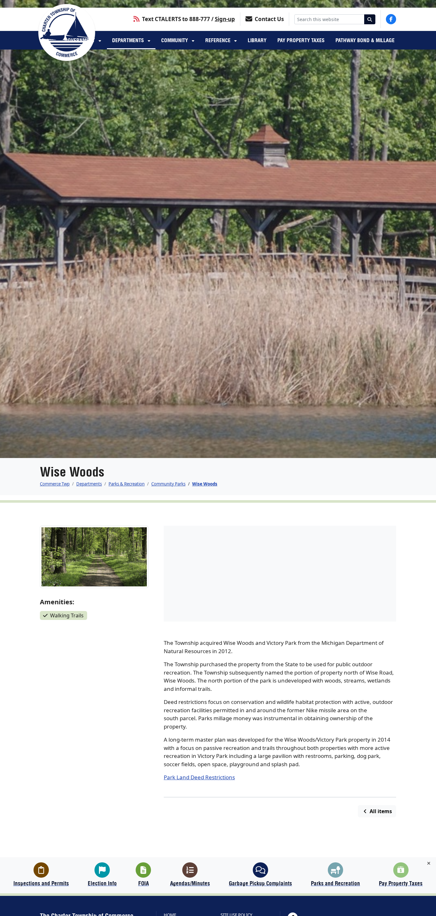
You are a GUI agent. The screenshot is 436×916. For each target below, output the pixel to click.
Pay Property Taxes (301, 40)
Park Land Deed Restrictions (199, 777)
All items (380, 811)
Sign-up (225, 19)
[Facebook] (391, 19)
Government (80, 40)
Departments (128, 40)
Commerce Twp (55, 484)
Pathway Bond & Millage (365, 40)
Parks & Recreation (127, 484)
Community (175, 40)
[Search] (370, 19)
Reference (218, 40)
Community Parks (168, 484)
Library (257, 40)
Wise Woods (204, 484)
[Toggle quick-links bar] (428, 863)
